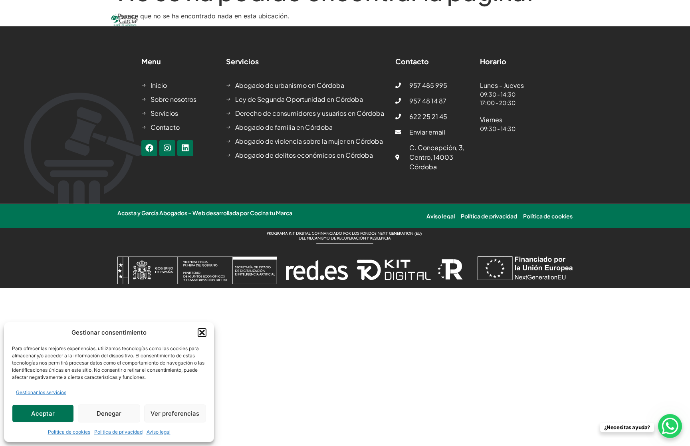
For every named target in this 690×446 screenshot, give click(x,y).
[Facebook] (149, 148)
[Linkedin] (185, 148)
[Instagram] (167, 148)
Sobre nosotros (189, 20)
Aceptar (43, 413)
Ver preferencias (175, 413)
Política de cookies (69, 432)
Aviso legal (159, 432)
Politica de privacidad (118, 432)
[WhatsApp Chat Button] (670, 426)
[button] (202, 333)
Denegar (109, 413)
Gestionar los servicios (41, 392)
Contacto (479, 20)
